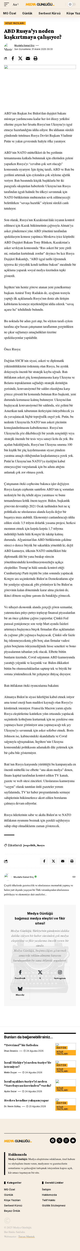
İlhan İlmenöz (11, 1051)
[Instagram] (60, 975)
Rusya (41, 845)
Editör (61, 1048)
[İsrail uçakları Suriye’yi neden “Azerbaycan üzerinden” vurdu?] (65, 1085)
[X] (40, 975)
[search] (61, 4)
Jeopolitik (29, 845)
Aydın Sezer (10, 1091)
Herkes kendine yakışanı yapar (26, 1100)
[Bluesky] (20, 991)
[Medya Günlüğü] (40, 4)
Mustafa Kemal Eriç (24, 45)
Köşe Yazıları (15, 23)
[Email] (27, 58)
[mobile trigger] (7, 4)
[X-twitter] (59, 1140)
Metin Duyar (10, 1072)
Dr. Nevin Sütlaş (12, 1106)
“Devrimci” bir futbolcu (21, 1045)
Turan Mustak (26, 1236)
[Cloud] (73, 1140)
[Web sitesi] (74, 877)
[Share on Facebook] (12, 58)
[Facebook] (20, 975)
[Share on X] (20, 58)
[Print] (35, 58)
